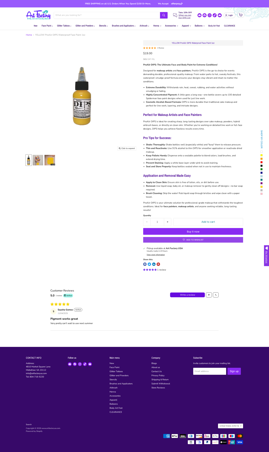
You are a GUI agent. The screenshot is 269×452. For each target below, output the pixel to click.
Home (29, 35)
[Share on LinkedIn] (154, 264)
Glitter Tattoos (63, 25)
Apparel (185, 25)
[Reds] (261, 162)
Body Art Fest (214, 25)
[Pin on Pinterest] (158, 264)
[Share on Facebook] (145, 264)
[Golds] (261, 187)
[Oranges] (261, 159)
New (35, 25)
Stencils (103, 25)
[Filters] (209, 294)
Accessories (171, 25)
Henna (156, 25)
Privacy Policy (157, 375)
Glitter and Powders (85, 25)
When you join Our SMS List (184, 16)
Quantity (147, 215)
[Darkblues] (261, 173)
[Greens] (261, 169)
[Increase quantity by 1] (167, 222)
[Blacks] (261, 166)
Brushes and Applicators (123, 25)
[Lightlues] (261, 176)
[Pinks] (261, 194)
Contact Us (156, 371)
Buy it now (193, 231)
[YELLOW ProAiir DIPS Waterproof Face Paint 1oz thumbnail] (29, 160)
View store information (156, 255)
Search (29, 424)
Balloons (199, 25)
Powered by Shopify (34, 431)
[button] (150, 269)
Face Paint (47, 25)
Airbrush (144, 25)
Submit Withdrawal (160, 383)
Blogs (154, 363)
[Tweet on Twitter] (149, 264)
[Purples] (261, 183)
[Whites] (261, 152)
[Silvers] (261, 190)
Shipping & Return (160, 379)
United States (229, 426)
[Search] (164, 15)
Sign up (234, 371)
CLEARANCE (229, 25)
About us (155, 367)
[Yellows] (261, 155)
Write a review (187, 294)
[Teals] (261, 180)
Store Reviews (158, 387)
